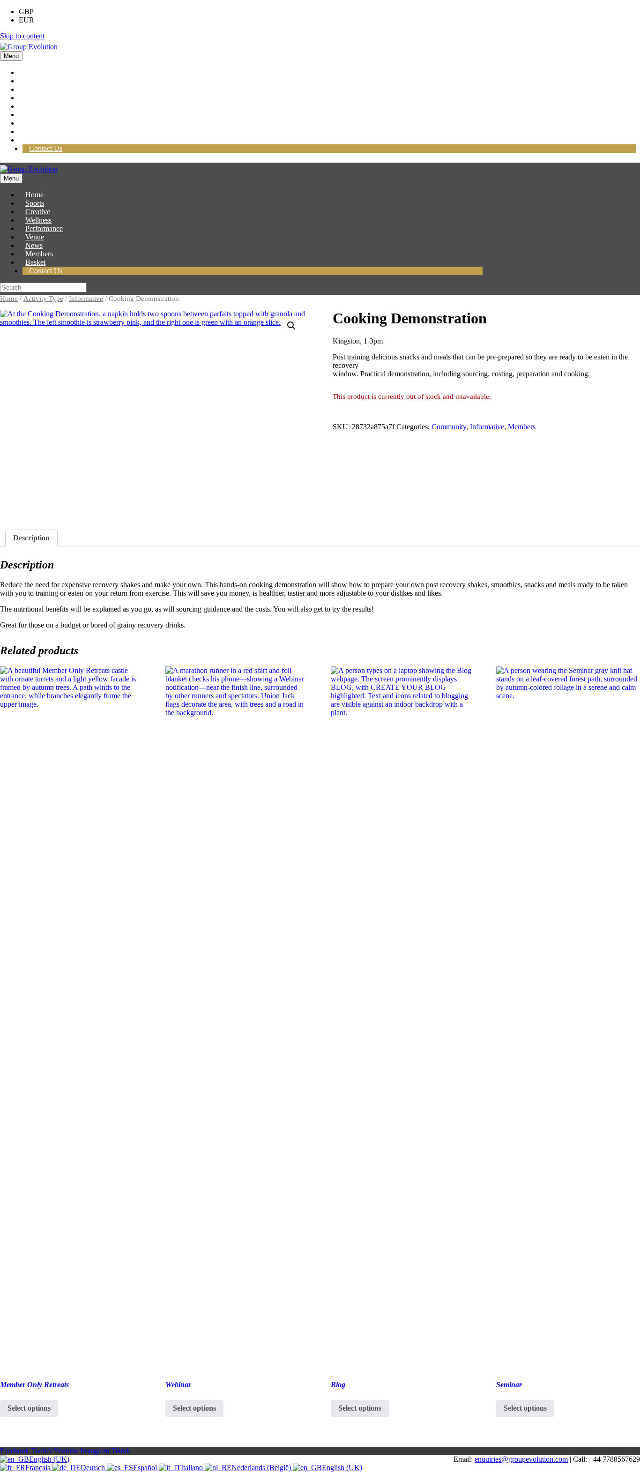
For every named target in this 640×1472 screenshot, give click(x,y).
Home (9, 298)
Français (38, 1468)
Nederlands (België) (262, 1468)
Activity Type (43, 298)
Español (146, 1468)
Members (522, 427)
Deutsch (94, 1468)
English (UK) (49, 1459)
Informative (86, 298)
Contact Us (45, 148)
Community (449, 427)
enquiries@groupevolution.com (521, 1459)
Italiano (193, 1468)
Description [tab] (31, 538)
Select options (29, 1408)
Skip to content (22, 36)
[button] (291, 325)
